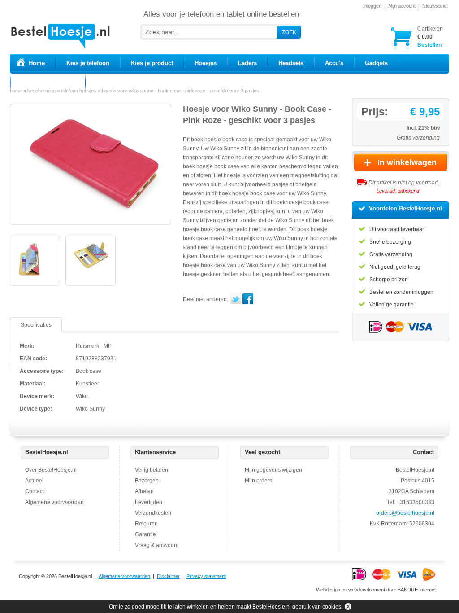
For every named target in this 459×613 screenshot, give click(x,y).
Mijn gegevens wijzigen (273, 470)
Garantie (145, 534)
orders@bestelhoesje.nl (405, 513)
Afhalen (144, 491)
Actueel (34, 480)
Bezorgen (147, 480)
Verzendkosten (153, 513)
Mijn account (402, 6)
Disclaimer (168, 576)
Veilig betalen (151, 470)
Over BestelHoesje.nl (51, 470)
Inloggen (372, 6)
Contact (34, 491)
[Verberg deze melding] (347, 607)
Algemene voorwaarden (54, 502)
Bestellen (430, 37)
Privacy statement (206, 576)
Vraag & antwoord (157, 545)
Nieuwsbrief (435, 6)
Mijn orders (258, 480)
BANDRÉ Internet (417, 589)
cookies (331, 607)
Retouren (146, 524)
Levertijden (148, 502)
